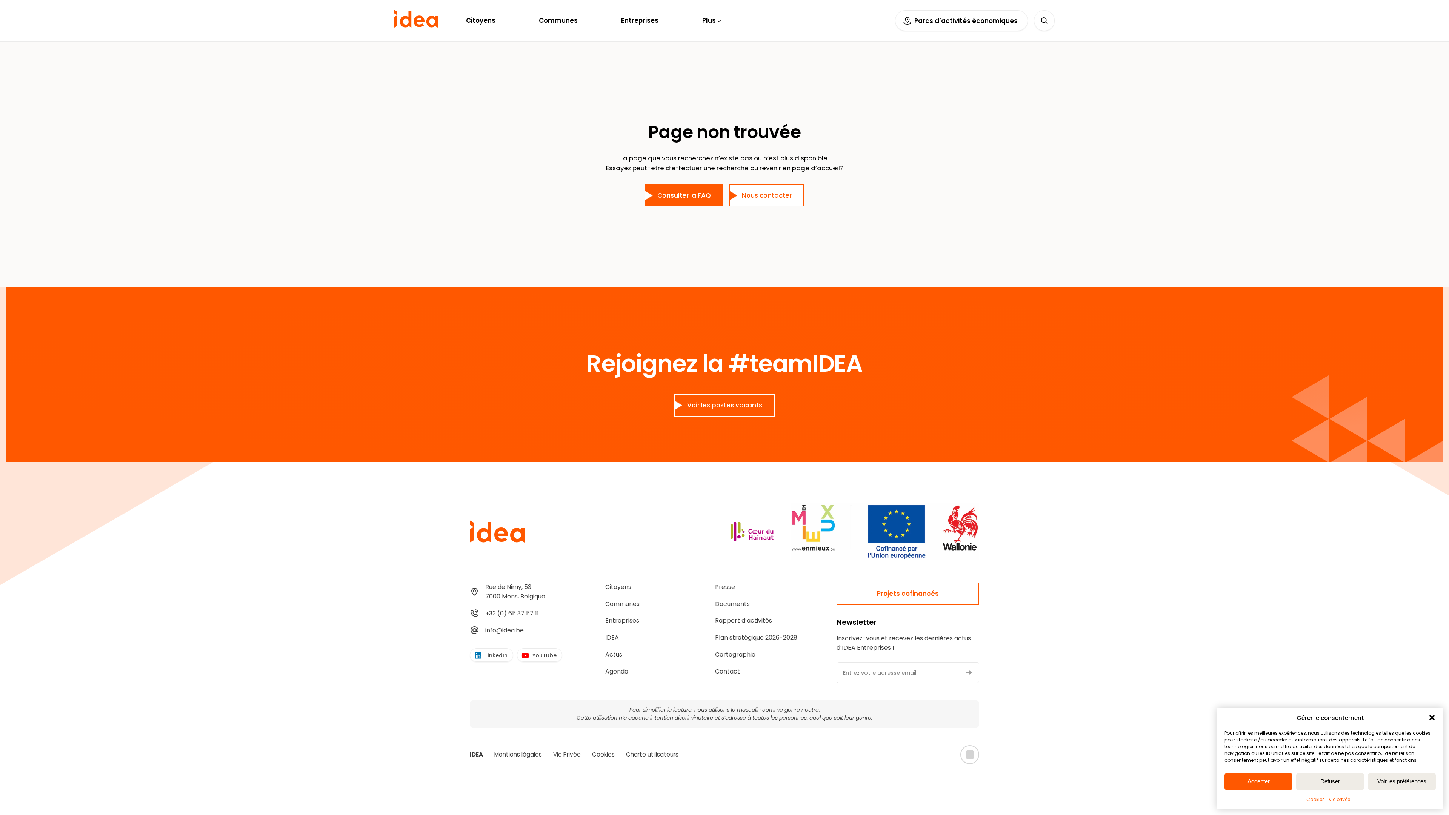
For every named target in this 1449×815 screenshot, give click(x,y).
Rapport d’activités (743, 620)
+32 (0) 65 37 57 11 (512, 613)
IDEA (612, 637)
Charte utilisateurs (652, 754)
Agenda (616, 671)
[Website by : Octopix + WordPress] (969, 754)
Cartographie (735, 654)
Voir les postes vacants (724, 405)
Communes (622, 604)
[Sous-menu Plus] (719, 20)
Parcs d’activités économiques (966, 20)
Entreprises (622, 620)
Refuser (1330, 781)
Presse (725, 587)
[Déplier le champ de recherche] (1044, 20)
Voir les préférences (1401, 781)
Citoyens (618, 587)
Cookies (1315, 799)
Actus (613, 654)
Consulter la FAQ (684, 195)
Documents (732, 604)
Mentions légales (518, 754)
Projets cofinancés (908, 593)
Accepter (1258, 781)
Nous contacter (767, 195)
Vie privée (1339, 799)
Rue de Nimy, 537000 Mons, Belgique (515, 592)
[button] (1432, 717)
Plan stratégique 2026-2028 (756, 637)
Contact (727, 671)
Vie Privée (567, 754)
